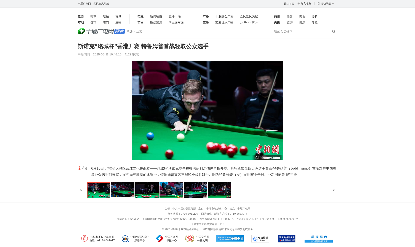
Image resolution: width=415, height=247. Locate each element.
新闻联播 (156, 16)
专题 (315, 22)
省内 (106, 22)
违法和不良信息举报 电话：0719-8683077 (102, 238)
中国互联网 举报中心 (171, 238)
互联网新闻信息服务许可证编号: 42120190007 (169, 218)
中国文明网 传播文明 (202, 238)
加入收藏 (306, 3)
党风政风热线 (101, 3)
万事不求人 (249, 22)
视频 (118, 16)
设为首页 (289, 3)
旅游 (290, 22)
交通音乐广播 (224, 22)
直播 (118, 22)
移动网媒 (326, 3)
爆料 (315, 16)
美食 (302, 16)
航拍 (106, 16)
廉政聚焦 (156, 22)
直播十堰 (175, 16)
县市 (93, 22)
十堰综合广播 (224, 16)
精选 (129, 31)
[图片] (101, 31)
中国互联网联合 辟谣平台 (140, 238)
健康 (302, 22)
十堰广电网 (84, 3)
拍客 (290, 16)
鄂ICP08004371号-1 (249, 218)
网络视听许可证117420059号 (217, 218)
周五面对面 (176, 22)
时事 (93, 16)
